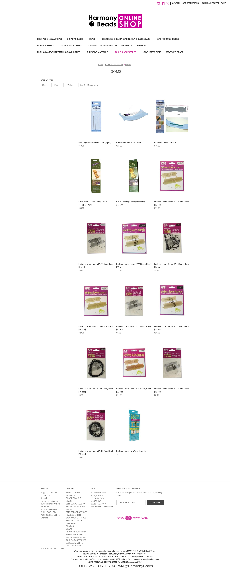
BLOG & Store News (49, 509)
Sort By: (83, 85)
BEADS (92, 39)
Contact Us (45, 495)
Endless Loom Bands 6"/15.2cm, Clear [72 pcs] (133, 390)
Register (214, 3)
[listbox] (96, 85)
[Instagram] (158, 3)
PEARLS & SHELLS (45, 45)
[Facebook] (163, 3)
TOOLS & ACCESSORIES (125, 52)
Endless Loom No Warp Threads (131, 451)
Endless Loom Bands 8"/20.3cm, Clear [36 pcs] (171, 203)
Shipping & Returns (49, 493)
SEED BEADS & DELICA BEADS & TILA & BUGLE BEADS (126, 39)
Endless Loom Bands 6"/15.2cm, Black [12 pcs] (96, 452)
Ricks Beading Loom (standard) (130, 202)
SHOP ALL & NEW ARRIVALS (49, 39)
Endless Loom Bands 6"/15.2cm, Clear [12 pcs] (171, 390)
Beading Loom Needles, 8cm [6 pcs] (95, 142)
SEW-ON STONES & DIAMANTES (102, 45)
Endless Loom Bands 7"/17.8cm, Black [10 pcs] (96, 390)
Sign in (205, 3)
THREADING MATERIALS (97, 52)
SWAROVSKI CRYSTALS (71, 45)
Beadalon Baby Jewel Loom (128, 142)
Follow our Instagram (49, 501)
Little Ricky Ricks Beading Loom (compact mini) (93, 203)
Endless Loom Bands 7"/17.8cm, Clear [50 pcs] (96, 328)
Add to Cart (134, 116)
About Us (44, 498)
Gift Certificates (190, 3)
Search (176, 3)
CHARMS (125, 45)
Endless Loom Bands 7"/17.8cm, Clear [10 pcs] (133, 328)
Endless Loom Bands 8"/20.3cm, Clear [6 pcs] (96, 265)
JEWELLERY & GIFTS (152, 52)
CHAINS (139, 45)
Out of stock (96, 116)
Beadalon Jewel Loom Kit (165, 142)
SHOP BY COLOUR (75, 39)
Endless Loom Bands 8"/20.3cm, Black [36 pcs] (133, 265)
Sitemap (44, 518)
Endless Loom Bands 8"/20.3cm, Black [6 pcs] (171, 265)
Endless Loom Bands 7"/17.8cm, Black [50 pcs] (171, 328)
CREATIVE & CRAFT (174, 52)
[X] (167, 3)
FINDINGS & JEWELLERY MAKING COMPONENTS (58, 52)
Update (70, 85)
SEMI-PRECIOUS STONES (168, 39)
